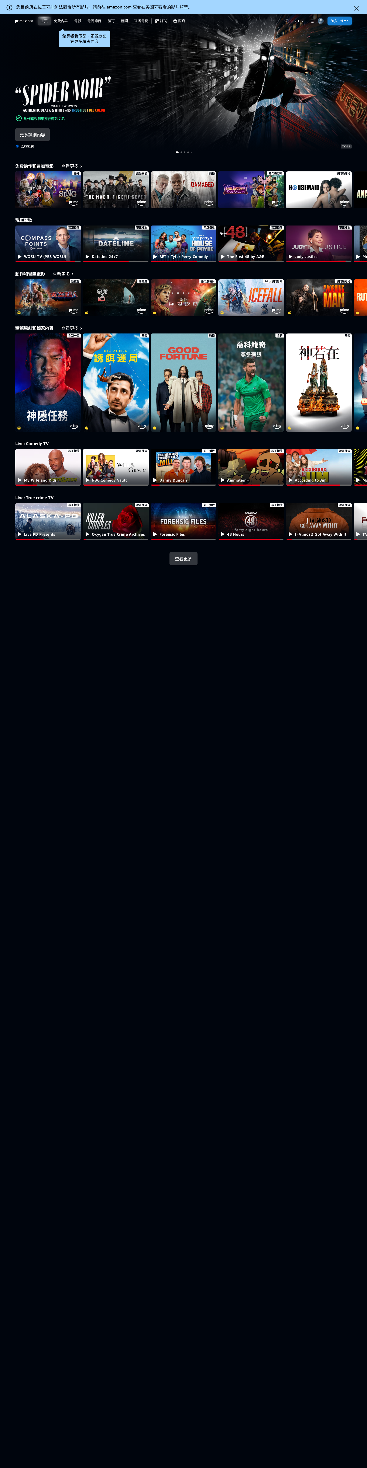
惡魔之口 (116, 297)
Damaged (183, 189)
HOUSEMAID (319, 189)
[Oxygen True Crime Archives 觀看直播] (116, 521)
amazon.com (119, 6)
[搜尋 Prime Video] (287, 21)
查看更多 (183, 558)
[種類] (312, 21)
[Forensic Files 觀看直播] (183, 521)
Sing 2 (48, 189)
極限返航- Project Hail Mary (183, 297)
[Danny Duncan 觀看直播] (183, 467)
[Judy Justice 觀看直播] (319, 244)
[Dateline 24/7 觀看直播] (116, 244)
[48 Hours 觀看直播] (251, 521)
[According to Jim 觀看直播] (319, 467)
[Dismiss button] (356, 8)
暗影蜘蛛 (183, 82)
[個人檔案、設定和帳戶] (321, 21)
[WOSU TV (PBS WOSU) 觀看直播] (48, 244)
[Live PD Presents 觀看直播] (48, 521)
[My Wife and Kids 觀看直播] (48, 467)
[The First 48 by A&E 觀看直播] (251, 244)
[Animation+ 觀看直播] (251, 467)
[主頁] (24, 21)
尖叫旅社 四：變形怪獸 (251, 189)
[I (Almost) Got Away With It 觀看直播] (319, 521)
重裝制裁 (319, 297)
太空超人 (48, 297)
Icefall (251, 297)
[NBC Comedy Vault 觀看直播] (116, 467)
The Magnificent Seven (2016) (116, 189)
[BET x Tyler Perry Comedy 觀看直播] (183, 244)
